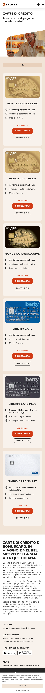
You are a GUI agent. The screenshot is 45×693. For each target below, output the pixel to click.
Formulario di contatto (10, 665)
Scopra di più (22, 138)
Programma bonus (9, 641)
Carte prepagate (21, 638)
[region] (22, 682)
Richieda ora (22, 131)
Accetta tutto (22, 686)
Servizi (31, 638)
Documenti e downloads (11, 628)
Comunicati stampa (28, 628)
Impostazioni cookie (22, 690)
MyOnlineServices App (25, 641)
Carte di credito (8, 638)
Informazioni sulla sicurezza (29, 665)
